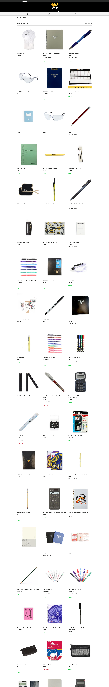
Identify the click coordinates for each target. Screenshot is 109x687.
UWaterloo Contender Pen (49, 319)
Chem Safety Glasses (48, 130)
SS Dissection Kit (21, 204)
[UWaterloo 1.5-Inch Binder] (54, 537)
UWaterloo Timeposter (74, 91)
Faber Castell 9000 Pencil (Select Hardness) (28, 589)
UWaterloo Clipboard (48, 91)
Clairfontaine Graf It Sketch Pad (24, 627)
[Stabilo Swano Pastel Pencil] (29, 499)
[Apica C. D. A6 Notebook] (80, 228)
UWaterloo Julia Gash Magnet (50, 242)
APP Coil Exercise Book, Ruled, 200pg (52, 474)
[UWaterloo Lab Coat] (29, 39)
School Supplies (47, 11)
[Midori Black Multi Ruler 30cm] (29, 382)
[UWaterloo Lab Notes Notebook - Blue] (29, 116)
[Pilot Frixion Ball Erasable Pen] (80, 575)
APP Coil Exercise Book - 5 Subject (51, 627)
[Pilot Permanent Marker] (80, 343)
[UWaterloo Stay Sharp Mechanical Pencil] (80, 116)
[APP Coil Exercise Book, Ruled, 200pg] (54, 460)
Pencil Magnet (20, 357)
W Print (78, 1)
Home (18, 17)
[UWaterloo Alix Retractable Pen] (54, 155)
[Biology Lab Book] (29, 155)
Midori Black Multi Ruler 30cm (24, 396)
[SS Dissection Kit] (29, 190)
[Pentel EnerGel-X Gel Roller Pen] (80, 190)
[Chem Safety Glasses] (54, 116)
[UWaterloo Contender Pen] (54, 305)
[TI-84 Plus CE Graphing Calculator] (80, 422)
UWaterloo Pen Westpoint (23, 242)
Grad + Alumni (72, 11)
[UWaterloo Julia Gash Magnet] (54, 228)
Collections (27, 11)
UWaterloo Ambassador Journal (24, 474)
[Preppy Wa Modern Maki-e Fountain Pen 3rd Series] (54, 382)
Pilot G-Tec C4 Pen (47, 589)
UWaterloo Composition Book (50, 280)
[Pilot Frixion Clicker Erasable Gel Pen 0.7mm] (29, 267)
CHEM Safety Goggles (73, 280)
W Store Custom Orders (87, 1)
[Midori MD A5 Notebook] (29, 537)
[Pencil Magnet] (29, 343)
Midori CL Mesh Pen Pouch (23, 664)
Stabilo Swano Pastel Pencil (23, 512)
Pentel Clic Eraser (21, 435)
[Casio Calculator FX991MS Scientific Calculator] (54, 499)
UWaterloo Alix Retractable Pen (50, 168)
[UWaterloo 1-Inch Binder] (80, 305)
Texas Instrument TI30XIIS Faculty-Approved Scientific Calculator (79, 396)
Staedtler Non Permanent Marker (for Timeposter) (77, 628)
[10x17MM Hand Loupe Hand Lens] (54, 422)
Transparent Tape (47, 664)
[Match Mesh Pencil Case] (80, 651)
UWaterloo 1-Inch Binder (74, 319)
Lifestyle (64, 11)
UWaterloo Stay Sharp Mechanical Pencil (78, 130)
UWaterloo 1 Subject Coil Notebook (51, 53)
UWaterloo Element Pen (74, 53)
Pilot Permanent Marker (74, 357)
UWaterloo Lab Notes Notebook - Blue (26, 130)
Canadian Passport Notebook (75, 551)
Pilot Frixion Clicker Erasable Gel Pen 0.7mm (27, 280)
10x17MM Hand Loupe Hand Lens (50, 435)
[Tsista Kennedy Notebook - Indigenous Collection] (80, 499)
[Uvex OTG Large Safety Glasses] (29, 78)
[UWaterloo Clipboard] (54, 78)
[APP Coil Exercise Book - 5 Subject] (54, 614)
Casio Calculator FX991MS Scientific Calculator (54, 512)
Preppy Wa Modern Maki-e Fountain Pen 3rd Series (53, 396)
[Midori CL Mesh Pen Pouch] (29, 651)
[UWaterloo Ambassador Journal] (29, 460)
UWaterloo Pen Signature (74, 168)
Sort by (18, 23)
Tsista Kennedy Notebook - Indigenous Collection (78, 513)
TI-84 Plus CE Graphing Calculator (76, 435)
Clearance (81, 11)
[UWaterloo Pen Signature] (80, 155)
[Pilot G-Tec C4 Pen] (54, 575)
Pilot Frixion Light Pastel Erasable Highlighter (79, 474)
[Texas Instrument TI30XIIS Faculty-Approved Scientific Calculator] (80, 382)
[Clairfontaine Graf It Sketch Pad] (29, 614)
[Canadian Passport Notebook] (80, 537)
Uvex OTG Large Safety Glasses (24, 91)
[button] (91, 6)
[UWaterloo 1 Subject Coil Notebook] (54, 39)
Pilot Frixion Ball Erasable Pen (75, 589)
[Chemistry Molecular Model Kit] (29, 305)
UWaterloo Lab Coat (22, 53)
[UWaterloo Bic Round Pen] (54, 190)
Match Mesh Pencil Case (74, 664)
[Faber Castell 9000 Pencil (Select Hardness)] (29, 575)
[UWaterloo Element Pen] (80, 39)
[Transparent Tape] (54, 651)
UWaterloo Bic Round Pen (49, 204)
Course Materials (37, 11)
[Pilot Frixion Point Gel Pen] (54, 343)
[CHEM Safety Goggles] (80, 267)
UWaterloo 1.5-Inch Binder (49, 551)
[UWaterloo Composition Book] (54, 267)
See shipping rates (33, 1)
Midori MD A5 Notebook (22, 551)
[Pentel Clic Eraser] (29, 422)
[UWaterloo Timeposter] (80, 78)
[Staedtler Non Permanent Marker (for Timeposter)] (80, 614)
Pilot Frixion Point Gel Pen (49, 357)
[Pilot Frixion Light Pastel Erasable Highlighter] (80, 460)
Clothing (56, 11)
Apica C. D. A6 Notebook (74, 242)
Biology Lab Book (21, 168)
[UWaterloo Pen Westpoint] (29, 228)
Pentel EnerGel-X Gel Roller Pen (76, 204)
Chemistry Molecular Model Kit (24, 319)
